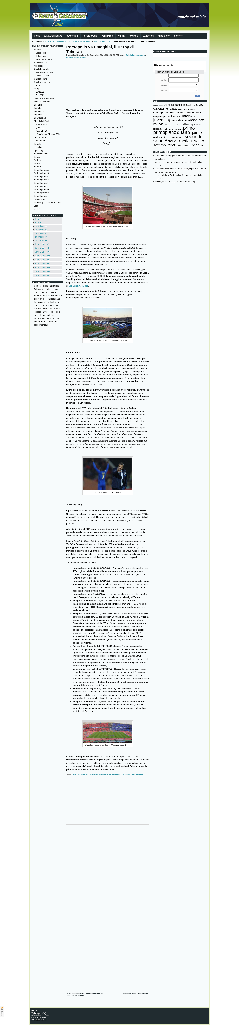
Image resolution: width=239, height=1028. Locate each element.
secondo (194, 136)
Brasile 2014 (41, 124)
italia (192, 116)
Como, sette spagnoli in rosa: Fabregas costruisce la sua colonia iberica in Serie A (47, 289)
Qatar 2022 (41, 128)
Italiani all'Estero (43, 76)
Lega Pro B (39, 111)
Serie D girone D (41, 180)
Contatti (178, 36)
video (195, 145)
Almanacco (39, 49)
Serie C (37, 163)
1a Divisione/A (41, 226)
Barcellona (180, 104)
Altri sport (38, 66)
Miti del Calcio (42, 63)
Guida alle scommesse (44, 98)
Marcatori (148, 36)
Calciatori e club (53, 36)
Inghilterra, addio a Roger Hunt (135, 993)
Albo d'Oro (164, 36)
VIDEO (37, 209)
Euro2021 (40, 95)
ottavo (187, 124)
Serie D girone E (41, 183)
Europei (37, 89)
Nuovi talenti (39, 141)
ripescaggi (38, 150)
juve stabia (176, 120)
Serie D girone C (41, 176)
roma (170, 137)
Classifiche (72, 36)
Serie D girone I (41, 196)
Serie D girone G (41, 189)
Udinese (186, 146)
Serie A (37, 157)
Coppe (37, 85)
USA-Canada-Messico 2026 (48, 134)
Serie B (37, 160)
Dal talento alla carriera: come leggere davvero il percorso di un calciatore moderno (47, 312)
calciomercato (165, 108)
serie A (160, 140)
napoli (168, 124)
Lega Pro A (39, 108)
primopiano (164, 132)
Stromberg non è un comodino (47, 202)
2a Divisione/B (41, 240)
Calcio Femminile (42, 69)
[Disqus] (107, 867)
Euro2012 (40, 92)
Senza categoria (41, 154)
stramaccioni (129, 774)
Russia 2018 (41, 131)
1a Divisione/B (41, 230)
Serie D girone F (41, 186)
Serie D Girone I (42, 275)
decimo (195, 112)
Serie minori (39, 199)
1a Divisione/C (41, 233)
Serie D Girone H (42, 271)
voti (201, 146)
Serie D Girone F (42, 263)
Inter (186, 116)
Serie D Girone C (42, 252)
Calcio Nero (41, 53)
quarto (183, 132)
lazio (187, 120)
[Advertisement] (107, 83)
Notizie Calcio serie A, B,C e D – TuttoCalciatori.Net (68, 41)
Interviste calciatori (42, 102)
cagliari (190, 105)
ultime (37, 206)
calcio (198, 105)
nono (177, 124)
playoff (164, 129)
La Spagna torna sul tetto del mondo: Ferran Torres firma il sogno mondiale (47, 321)
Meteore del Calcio (44, 59)
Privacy (2, 1012)
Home (37, 36)
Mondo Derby (40, 137)
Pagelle (37, 144)
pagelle (196, 124)
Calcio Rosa (41, 56)
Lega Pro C (39, 115)
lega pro (197, 120)
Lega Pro (38, 105)
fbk (168, 116)
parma (157, 128)
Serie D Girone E (42, 260)
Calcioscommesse (42, 82)
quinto (196, 132)
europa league (159, 116)
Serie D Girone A (42, 244)
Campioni (133, 36)
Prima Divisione (175, 129)
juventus (161, 120)
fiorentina (176, 116)
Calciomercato (40, 79)
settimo (159, 145)
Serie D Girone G (42, 267)
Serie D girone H (41, 193)
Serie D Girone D (42, 256)
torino (179, 146)
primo (189, 128)
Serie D (37, 167)
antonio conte (158, 105)
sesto (199, 141)
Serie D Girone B (42, 248)
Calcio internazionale (103, 41)
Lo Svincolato (40, 118)
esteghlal (93, 774)
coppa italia (185, 113)
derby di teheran (80, 774)
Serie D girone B (41, 173)
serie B (174, 141)
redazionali (39, 147)
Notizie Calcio (90, 36)
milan (158, 124)
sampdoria (179, 137)
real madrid (159, 137)
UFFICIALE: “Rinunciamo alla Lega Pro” (182, 182)
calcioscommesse (186, 109)
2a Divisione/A (41, 237)
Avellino (169, 104)
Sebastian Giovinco (78, 286)
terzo (171, 144)
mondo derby (105, 774)
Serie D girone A (41, 170)
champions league (166, 112)
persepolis (117, 774)
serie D (187, 141)
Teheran (139, 774)
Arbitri (121, 36)
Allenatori (107, 36)
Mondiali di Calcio (42, 121)
